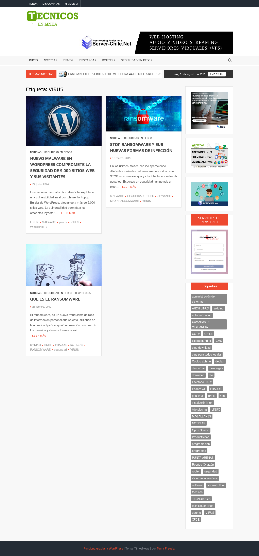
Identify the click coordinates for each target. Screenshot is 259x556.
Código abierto (201, 361)
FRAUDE (61, 345)
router (196, 471)
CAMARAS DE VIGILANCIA (201, 324)
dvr (211, 375)
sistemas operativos (205, 478)
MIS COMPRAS (51, 3)
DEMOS (68, 60)
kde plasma (199, 409)
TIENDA (33, 3)
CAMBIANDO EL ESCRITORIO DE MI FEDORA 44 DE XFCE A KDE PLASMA (104, 74)
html (222, 396)
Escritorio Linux (202, 382)
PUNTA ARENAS (202, 457)
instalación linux (202, 402)
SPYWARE (164, 196)
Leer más (68, 213)
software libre (216, 485)
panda (63, 222)
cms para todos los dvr (206, 354)
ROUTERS (108, 60)
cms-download (201, 347)
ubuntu (196, 512)
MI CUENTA (71, 3)
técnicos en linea (202, 506)
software (197, 485)
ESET (48, 345)
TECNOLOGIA (201, 499)
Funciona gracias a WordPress (103, 548)
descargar (198, 368)
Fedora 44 (198, 389)
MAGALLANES (201, 416)
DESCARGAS (87, 60)
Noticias (35, 152)
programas (199, 451)
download (198, 375)
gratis (211, 396)
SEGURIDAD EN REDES (136, 60)
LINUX (34, 222)
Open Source (200, 430)
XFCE (196, 519)
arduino (218, 308)
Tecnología (83, 292)
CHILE (208, 334)
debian (219, 361)
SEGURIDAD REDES (140, 196)
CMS (219, 341)
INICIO (33, 60)
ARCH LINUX (200, 308)
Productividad (200, 437)
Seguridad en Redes (58, 152)
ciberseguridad (201, 341)
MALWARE (49, 222)
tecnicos (197, 492)
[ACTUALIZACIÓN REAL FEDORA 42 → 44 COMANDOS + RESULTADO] (161, 74)
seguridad (60, 349)
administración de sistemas (203, 298)
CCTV (196, 334)
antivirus (35, 345)
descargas (216, 368)
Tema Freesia (166, 548)
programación (201, 444)
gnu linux (198, 396)
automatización (201, 315)
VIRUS (75, 222)
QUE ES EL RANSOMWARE (55, 299)
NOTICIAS (50, 60)
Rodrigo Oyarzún (203, 464)
